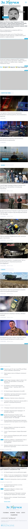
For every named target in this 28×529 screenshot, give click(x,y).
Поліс (18, 512)
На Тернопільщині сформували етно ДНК (14, 391)
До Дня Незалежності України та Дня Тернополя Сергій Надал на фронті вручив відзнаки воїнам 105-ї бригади (13, 212)
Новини (12, 512)
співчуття (12, 67)
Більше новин (7, 501)
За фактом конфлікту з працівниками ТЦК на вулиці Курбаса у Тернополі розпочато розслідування (12, 261)
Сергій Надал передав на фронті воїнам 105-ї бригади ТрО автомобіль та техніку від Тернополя (12, 187)
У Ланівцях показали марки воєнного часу (14, 407)
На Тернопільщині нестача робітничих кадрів (15, 472)
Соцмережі (14, 515)
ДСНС (6, 67)
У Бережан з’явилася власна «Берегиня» (14, 398)
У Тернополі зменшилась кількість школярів (15, 479)
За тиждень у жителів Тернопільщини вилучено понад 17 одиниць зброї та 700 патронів (14, 387)
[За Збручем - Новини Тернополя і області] (10, 2)
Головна (6, 512)
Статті (23, 512)
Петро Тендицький (22, 67)
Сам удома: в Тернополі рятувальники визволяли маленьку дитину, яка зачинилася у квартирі (13, 114)
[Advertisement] (14, 48)
